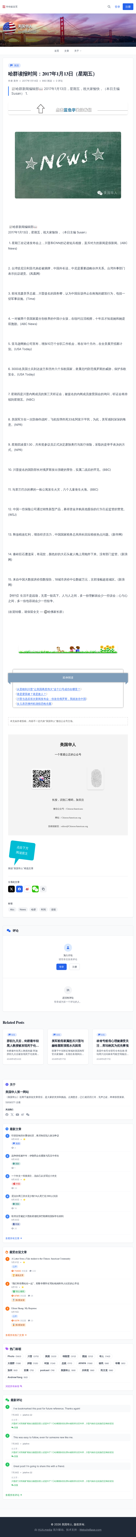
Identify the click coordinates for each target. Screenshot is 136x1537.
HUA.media (45, 1529)
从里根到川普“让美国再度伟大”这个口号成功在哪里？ (48, 689)
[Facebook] (6, 1114)
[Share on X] (11, 889)
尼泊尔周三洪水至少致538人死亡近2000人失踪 (34, 1196)
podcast (47, 1370)
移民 (104, 1363)
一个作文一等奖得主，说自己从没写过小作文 (34, 1175)
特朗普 (69, 1356)
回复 (16, 1427)
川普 (33, 1356)
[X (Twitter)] (12, 1114)
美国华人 (68, 1370)
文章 (66, 50)
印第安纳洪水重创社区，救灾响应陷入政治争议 (35, 1135)
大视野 (14, 1363)
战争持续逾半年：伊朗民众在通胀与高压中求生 (35, 1155)
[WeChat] (27, 1114)
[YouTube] (17, 1114)
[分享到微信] (35, 889)
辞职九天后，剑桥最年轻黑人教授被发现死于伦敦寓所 (23, 1045)
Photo (14, 1356)
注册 (128, 6)
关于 (76, 50)
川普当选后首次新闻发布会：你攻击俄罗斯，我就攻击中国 (51, 698)
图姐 (87, 1356)
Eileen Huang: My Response (23, 1308)
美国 (50, 1356)
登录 (117, 6)
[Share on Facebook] (19, 889)
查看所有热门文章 (14, 1335)
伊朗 (32, 1363)
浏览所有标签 (12, 1386)
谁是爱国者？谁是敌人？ (31, 694)
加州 (13, 1370)
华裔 (120, 1363)
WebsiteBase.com (90, 1529)
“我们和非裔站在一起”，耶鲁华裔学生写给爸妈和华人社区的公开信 (45, 1283)
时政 (49, 1363)
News (23, 909)
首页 (56, 50)
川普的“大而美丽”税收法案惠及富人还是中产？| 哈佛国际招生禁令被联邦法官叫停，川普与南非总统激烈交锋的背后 (62, 1423)
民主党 (107, 1370)
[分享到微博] (27, 889)
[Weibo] (22, 1114)
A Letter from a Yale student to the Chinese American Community (40, 1258)
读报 (53, 909)
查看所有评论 (12, 1495)
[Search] (109, 7)
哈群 (33, 909)
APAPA (85, 1363)
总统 (67, 1363)
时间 (43, 909)
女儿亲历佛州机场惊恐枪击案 (34, 703)
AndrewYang (18, 1377)
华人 (104, 1356)
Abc (12, 909)
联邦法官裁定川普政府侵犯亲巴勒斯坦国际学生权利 (37, 1216)
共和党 (88, 1370)
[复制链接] (43, 889)
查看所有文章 (12, 1238)
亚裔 (29, 1370)
